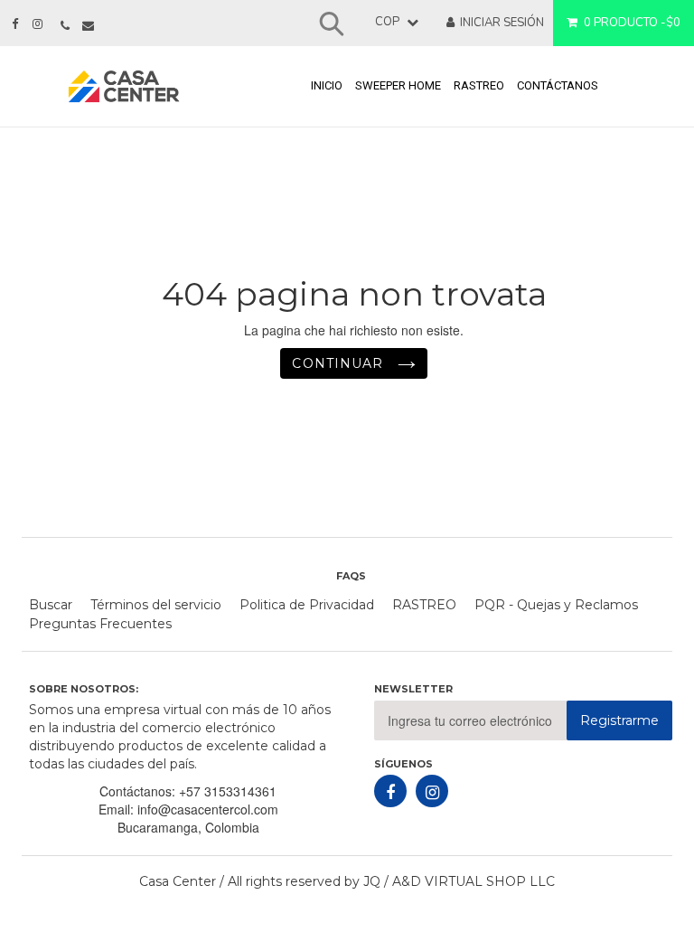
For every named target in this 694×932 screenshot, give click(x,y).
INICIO (326, 85)
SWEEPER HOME (398, 85)
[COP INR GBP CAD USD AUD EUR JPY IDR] (387, 22)
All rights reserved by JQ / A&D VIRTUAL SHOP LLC (391, 881)
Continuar (340, 363)
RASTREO (479, 85)
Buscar (50, 605)
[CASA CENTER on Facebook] (15, 24)
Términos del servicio (155, 605)
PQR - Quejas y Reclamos (556, 605)
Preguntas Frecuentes (100, 624)
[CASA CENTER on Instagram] (37, 24)
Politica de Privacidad (306, 605)
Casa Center (177, 881)
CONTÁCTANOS (557, 85)
